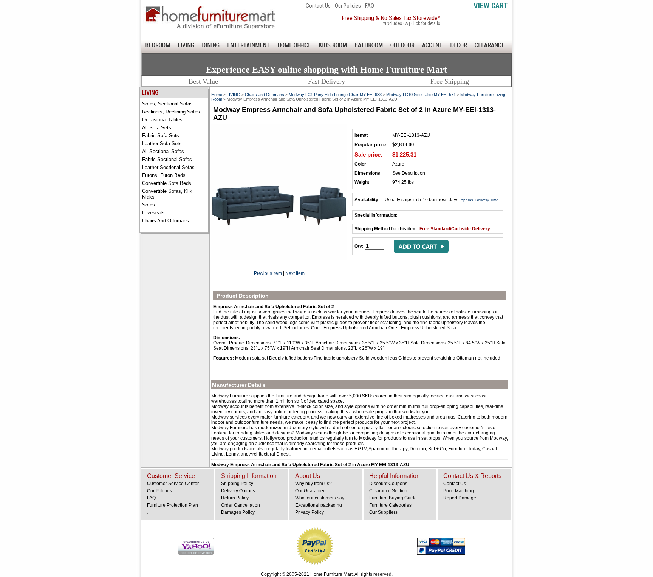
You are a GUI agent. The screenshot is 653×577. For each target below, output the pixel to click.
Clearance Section (388, 490)
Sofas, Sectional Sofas (167, 104)
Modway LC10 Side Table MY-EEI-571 (421, 94)
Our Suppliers (383, 512)
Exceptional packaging (318, 505)
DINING (211, 45)
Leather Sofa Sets (162, 143)
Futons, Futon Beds (164, 175)
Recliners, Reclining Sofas (171, 112)
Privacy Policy (309, 512)
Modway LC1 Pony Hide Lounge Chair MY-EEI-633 (335, 94)
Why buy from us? (313, 483)
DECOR (458, 45)
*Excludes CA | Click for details (411, 23)
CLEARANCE (489, 45)
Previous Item (268, 273)
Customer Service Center (173, 483)
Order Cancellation (240, 505)
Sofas (148, 205)
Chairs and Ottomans (165, 220)
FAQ (369, 5)
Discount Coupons (388, 483)
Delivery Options (238, 490)
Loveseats (153, 213)
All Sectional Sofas (163, 151)
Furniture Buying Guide (393, 498)
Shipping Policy (237, 483)
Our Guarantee (310, 490)
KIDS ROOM (333, 45)
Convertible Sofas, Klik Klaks (167, 194)
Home (216, 94)
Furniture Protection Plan (172, 505)
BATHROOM (368, 45)
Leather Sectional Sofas (168, 167)
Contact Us (318, 5)
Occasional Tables (162, 120)
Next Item (295, 273)
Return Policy (235, 498)
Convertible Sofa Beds (166, 183)
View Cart (491, 5)
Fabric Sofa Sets (160, 135)
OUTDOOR (402, 45)
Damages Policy (238, 512)
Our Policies (348, 5)
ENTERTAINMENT (248, 45)
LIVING (186, 45)
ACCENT (432, 45)
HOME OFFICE (294, 45)
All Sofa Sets (156, 127)
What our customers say (319, 498)
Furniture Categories (390, 505)
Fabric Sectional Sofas (167, 159)
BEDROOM (157, 45)
